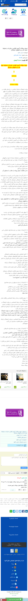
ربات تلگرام (12, 577)
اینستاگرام (12, 587)
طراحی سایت (14, 595)
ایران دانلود (20, 53)
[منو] (1, 1)
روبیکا (13, 564)
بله (12, 571)
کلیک (12, 545)
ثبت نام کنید (13, 1)
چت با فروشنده (19, 445)
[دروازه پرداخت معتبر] (16, 551)
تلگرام (12, 574)
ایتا (12, 567)
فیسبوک (13, 580)
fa (5, 0)
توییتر (12, 584)
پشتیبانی (4, 600)
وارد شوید (24, 1)
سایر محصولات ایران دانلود (20, 442)
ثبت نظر (24, 468)
